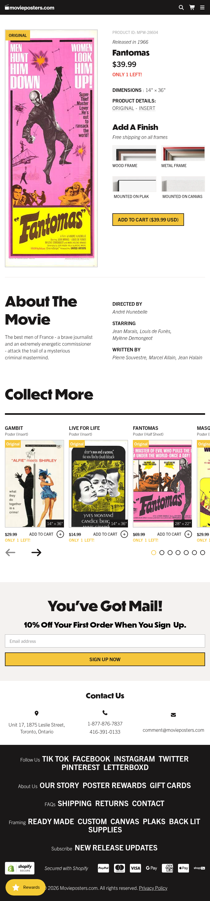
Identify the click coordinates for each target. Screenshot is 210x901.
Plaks (154, 821)
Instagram (134, 758)
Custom (92, 821)
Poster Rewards (114, 785)
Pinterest (81, 767)
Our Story (59, 785)
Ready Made (51, 821)
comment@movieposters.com (173, 730)
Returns (112, 803)
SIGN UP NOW (105, 659)
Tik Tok (55, 758)
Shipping (75, 803)
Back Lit (184, 821)
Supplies (105, 829)
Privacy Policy (153, 888)
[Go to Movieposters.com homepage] (29, 7)
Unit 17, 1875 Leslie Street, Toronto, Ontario (36, 727)
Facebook (91, 758)
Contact (148, 803)
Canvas (124, 821)
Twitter (174, 758)
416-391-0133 (105, 731)
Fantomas (145, 428)
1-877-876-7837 (105, 723)
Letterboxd (126, 767)
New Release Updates (116, 847)
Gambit (14, 428)
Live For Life (84, 428)
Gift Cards (170, 785)
